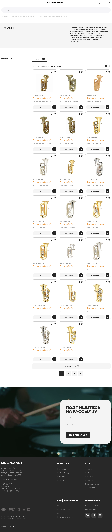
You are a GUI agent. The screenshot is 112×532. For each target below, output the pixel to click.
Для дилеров (90, 488)
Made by (7, 526)
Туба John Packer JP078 (94, 101)
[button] (109, 2)
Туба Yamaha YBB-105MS (94, 185)
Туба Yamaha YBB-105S (40, 185)
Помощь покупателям (65, 517)
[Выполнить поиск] (4, 10)
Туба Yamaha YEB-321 (93, 227)
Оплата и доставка (64, 506)
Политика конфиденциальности (14, 519)
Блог (87, 473)
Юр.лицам (89, 480)
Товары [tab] (39, 59)
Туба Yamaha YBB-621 (67, 353)
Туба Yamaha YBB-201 (40, 227)
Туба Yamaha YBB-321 (40, 269)
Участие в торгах (92, 484)
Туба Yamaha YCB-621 (40, 311)
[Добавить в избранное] (55, 72)
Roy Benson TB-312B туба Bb (69, 143)
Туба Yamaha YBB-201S (67, 227)
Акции (59, 513)
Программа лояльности (66, 510)
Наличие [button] (56, 66)
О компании (90, 469)
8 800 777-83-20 (91, 506)
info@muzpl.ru (90, 510)
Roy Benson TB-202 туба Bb (69, 101)
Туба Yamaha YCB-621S (40, 353)
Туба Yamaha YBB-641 (67, 311)
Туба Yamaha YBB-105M (67, 185)
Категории (61, 469)
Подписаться (78, 435)
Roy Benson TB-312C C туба (42, 143)
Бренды (60, 480)
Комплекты (61, 477)
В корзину (42, 107)
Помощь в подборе (65, 473)
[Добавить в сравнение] (51, 72)
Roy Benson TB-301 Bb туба (42, 101)
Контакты (89, 477)
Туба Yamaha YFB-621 (93, 311)
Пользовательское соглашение (13, 516)
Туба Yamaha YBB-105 (93, 143)
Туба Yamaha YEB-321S (67, 269)
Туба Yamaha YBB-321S (94, 269)
